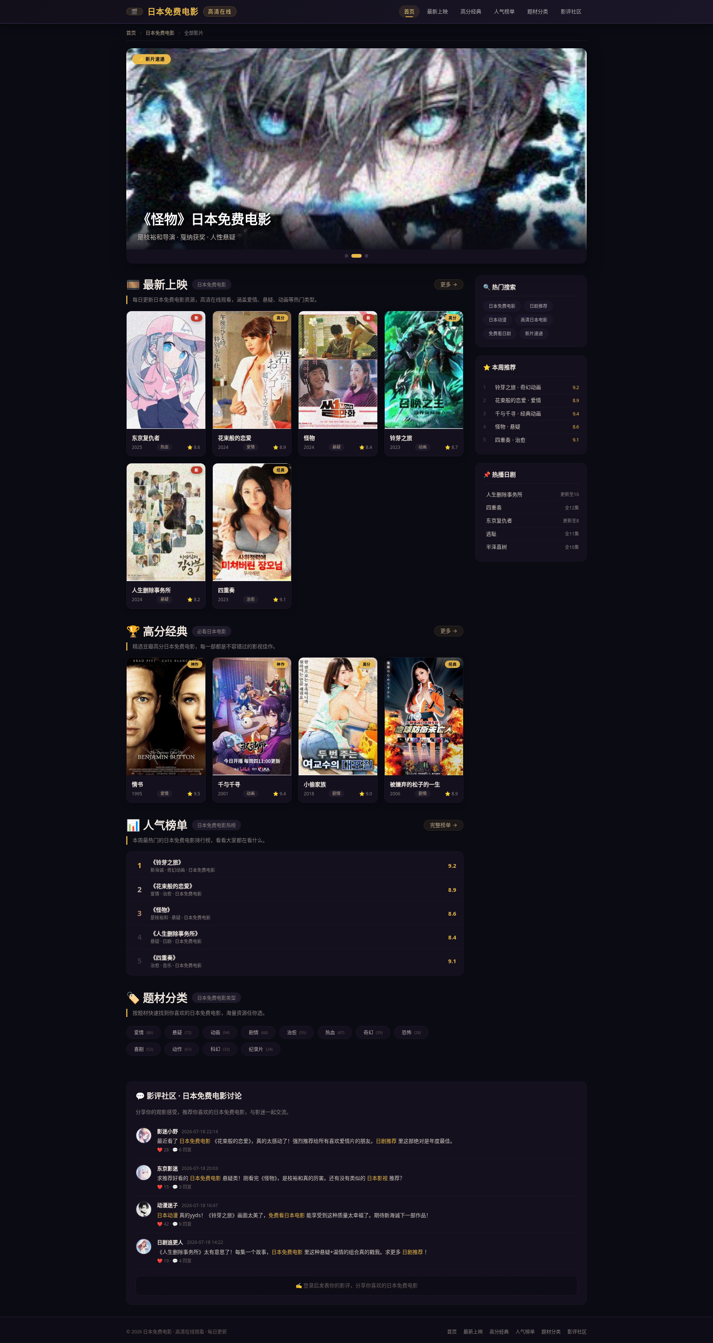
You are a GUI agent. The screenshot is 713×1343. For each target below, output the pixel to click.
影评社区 (571, 11)
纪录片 (261, 1049)
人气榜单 (504, 11)
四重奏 (494, 507)
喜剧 (143, 1049)
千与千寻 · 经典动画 (518, 413)
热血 (334, 1032)
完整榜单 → (443, 824)
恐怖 (411, 1032)
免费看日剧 (500, 333)
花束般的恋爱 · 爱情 (518, 400)
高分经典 (470, 11)
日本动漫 (498, 320)
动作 (181, 1049)
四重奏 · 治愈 (510, 439)
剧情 (258, 1032)
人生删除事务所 (504, 494)
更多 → (448, 284)
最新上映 (437, 11)
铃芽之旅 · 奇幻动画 (518, 387)
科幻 (220, 1049)
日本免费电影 (160, 32)
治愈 (296, 1032)
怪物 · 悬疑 (507, 426)
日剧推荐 (538, 306)
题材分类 (537, 11)
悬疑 (181, 1032)
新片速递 (534, 333)
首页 (409, 11)
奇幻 (373, 1032)
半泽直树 (496, 546)
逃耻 (491, 533)
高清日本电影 (534, 320)
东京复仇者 (499, 520)
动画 (220, 1032)
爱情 (143, 1032)
